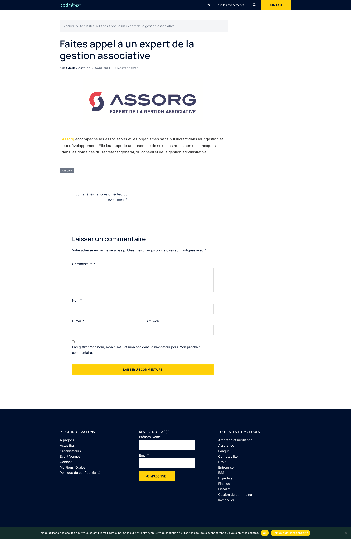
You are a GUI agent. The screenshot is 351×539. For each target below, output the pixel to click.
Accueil (69, 26)
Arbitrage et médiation (235, 440)
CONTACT (276, 5)
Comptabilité (228, 456)
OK (265, 532)
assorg (67, 170)
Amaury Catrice (78, 68)
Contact (66, 462)
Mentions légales (72, 467)
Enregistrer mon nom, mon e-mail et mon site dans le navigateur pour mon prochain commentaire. (136, 350)
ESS (221, 473)
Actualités (87, 26)
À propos (67, 440)
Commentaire (83, 264)
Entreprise (226, 467)
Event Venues (70, 456)
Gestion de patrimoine (235, 495)
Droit (222, 462)
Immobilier (226, 500)
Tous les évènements (230, 5)
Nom (77, 300)
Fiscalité (224, 489)
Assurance (226, 445)
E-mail (78, 321)
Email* (144, 455)
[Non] (346, 533)
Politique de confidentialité (80, 473)
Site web (152, 321)
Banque (224, 451)
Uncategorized (127, 68)
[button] (254, 5)
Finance (224, 484)
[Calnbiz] (71, 5)
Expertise (225, 478)
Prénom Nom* (150, 437)
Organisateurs (70, 451)
